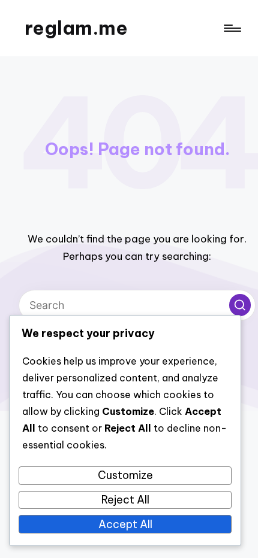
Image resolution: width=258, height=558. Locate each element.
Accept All (125, 524)
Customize (125, 475)
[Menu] (231, 28)
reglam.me (76, 28)
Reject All (125, 500)
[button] (240, 305)
